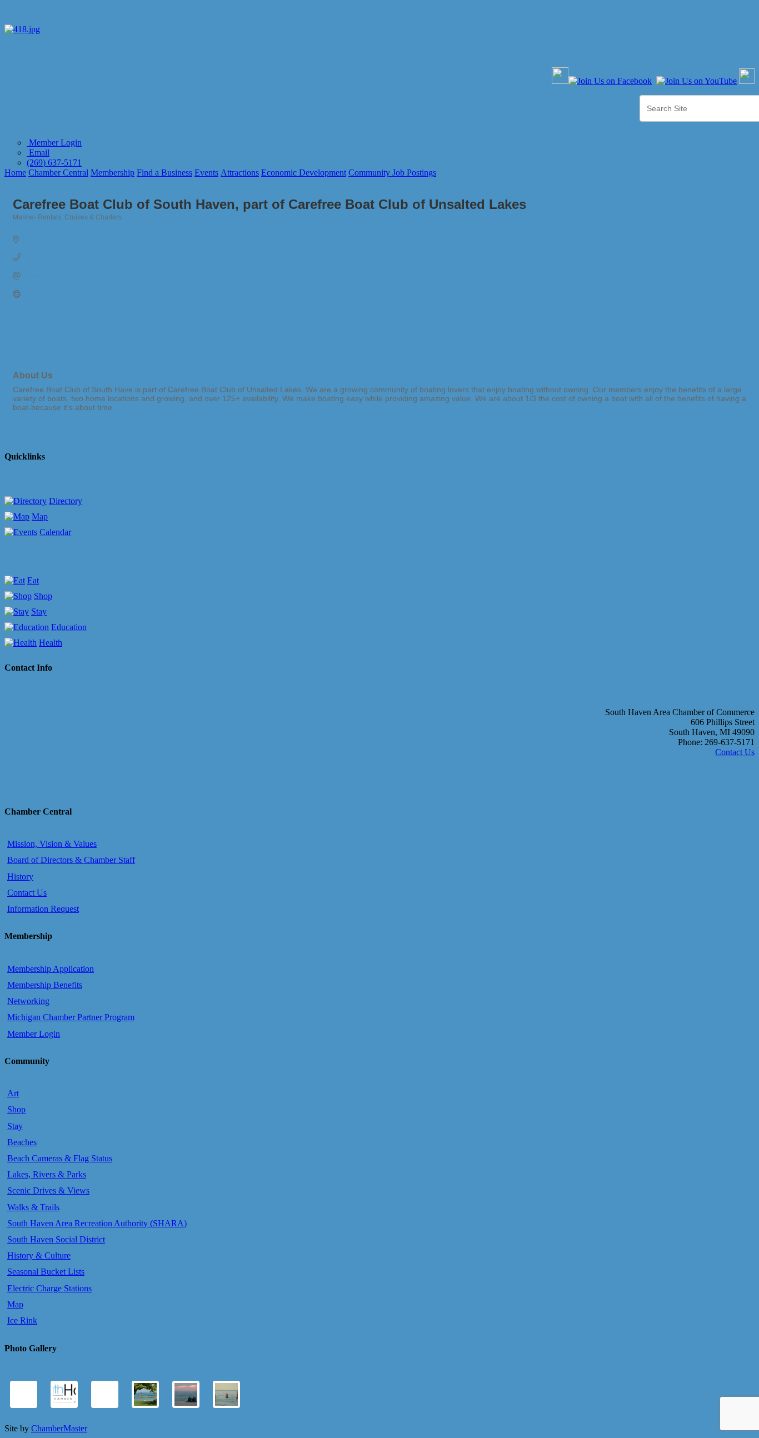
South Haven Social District (56, 1239)
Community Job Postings (392, 172)
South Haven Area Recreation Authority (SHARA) (97, 1223)
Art (13, 1093)
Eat (33, 580)
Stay (39, 611)
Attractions (240, 172)
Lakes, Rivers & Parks (46, 1174)
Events (206, 172)
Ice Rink (22, 1320)
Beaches (22, 1142)
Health (50, 642)
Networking (28, 1001)
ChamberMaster (59, 1428)
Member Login (54, 142)
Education (69, 627)
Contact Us (735, 752)
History (20, 876)
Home (15, 172)
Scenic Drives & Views (48, 1190)
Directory (65, 501)
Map (40, 516)
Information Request (43, 908)
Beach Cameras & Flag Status (59, 1158)
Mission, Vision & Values (52, 843)
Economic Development (303, 172)
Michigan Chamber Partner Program (70, 1017)
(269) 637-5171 (54, 162)
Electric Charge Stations (49, 1288)
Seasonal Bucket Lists (45, 1271)
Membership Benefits (44, 985)
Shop (43, 596)
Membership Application (50, 968)
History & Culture (39, 1255)
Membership (112, 172)
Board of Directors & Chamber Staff (71, 860)
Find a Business (164, 172)
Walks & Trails (33, 1207)
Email (38, 152)
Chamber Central (58, 172)
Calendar (55, 532)
